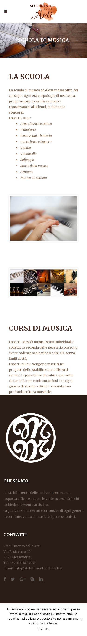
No (47, 629)
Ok (40, 629)
